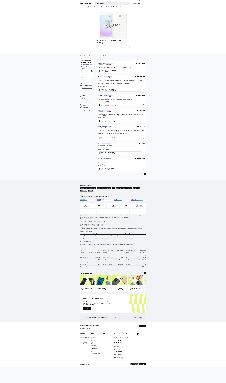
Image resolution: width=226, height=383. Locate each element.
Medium (126, 337)
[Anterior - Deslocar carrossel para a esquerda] (142, 273)
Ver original (107, 86)
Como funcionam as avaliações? (87, 77)
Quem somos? (83, 335)
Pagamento (93, 342)
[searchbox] (113, 3)
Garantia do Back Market (118, 340)
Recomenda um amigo (107, 335)
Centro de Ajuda (94, 348)
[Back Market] (86, 3)
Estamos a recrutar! (83, 340)
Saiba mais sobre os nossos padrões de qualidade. (122, 244)
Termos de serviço (117, 335)
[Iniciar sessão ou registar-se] (142, 3)
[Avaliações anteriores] (142, 174)
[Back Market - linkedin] (84, 343)
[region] (113, 284)
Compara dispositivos (95, 351)
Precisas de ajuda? (136, 3)
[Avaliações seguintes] (145, 174)
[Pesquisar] (96, 3)
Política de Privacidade (118, 342)
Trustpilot (127, 335)
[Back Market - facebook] (86, 343)
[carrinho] (145, 3)
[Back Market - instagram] (81, 343)
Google (92, 304)
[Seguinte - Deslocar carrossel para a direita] (145, 273)
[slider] (81, 88)
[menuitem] (96, 6)
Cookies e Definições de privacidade (118, 344)
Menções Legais (117, 349)
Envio (92, 343)
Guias (92, 350)
